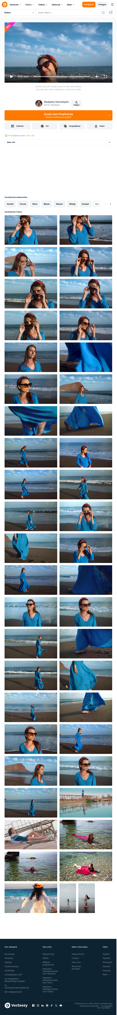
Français (104, 969)
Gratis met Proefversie (58, 115)
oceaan (85, 202)
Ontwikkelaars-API (13, 973)
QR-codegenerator (13, 990)
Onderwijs (9, 969)
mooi (34, 202)
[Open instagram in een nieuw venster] (38, 1004)
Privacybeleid (104, 1004)
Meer (69, 4)
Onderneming (11, 965)
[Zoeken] (103, 12)
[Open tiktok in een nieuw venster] (52, 1004)
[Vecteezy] (4, 4)
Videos (41, 4)
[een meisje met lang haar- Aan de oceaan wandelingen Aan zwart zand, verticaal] (67, 897)
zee (97, 202)
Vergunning (48, 952)
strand (10, 202)
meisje (72, 202)
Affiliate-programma (48, 962)
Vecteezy (9, 956)
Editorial (56, 4)
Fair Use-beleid (101, 1006)
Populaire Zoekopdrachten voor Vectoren (50, 970)
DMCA (45, 956)
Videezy (8, 961)
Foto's (28, 4)
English (104, 952)
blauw (47, 202)
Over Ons (76, 961)
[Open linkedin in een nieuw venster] (42, 1004)
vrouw (23, 202)
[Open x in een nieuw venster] (56, 1004)
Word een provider (76, 966)
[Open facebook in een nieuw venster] (33, 1004)
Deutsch (104, 965)
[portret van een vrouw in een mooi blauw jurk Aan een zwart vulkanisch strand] (85, 388)
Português (105, 961)
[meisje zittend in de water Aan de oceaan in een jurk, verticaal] (86, 897)
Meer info (11, 141)
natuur (59, 202)
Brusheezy (10, 952)
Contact (75, 956)
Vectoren (14, 4)
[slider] (62, 76)
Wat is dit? (30, 135)
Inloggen (102, 4)
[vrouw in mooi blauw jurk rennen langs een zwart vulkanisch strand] (31, 706)
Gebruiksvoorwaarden (87, 1004)
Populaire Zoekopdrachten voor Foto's (50, 979)
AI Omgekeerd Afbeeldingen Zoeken (15, 978)
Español (104, 956)
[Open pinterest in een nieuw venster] (47, 1004)
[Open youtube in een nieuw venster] (61, 1004)
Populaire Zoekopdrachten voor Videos (50, 988)
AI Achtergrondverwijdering (17, 985)
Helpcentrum (78, 952)
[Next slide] (105, 202)
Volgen (76, 105)
